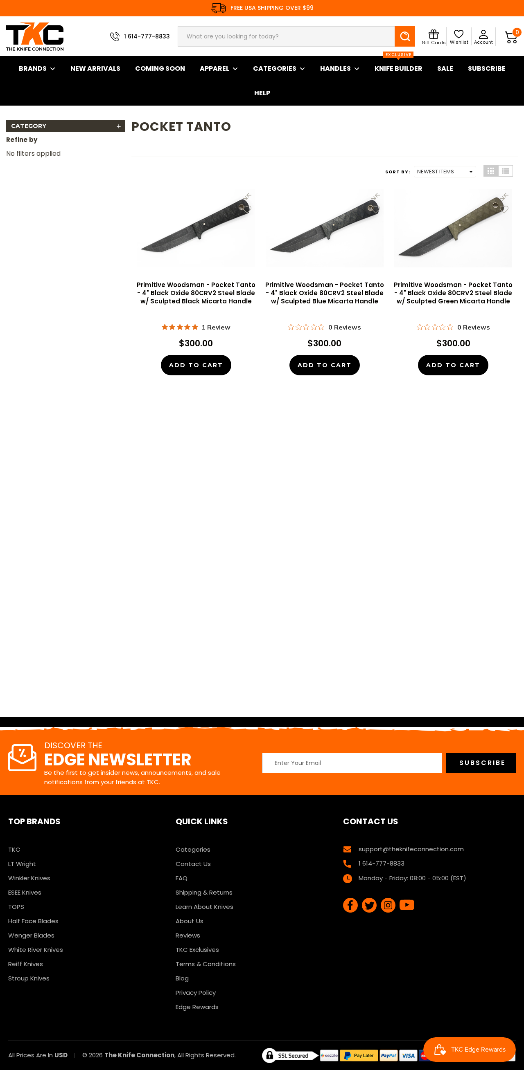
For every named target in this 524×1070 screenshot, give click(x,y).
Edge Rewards (197, 1007)
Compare (247, 197)
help (262, 93)
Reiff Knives (25, 964)
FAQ (181, 878)
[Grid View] (490, 171)
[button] (65, 126)
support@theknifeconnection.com (411, 849)
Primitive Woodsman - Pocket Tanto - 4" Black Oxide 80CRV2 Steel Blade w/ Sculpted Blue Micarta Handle (324, 293)
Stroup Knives (29, 978)
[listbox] (445, 171)
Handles (335, 68)
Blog (182, 978)
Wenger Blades (31, 935)
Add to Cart (196, 365)
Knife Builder (398, 64)
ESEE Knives (24, 892)
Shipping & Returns (204, 892)
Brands (33, 68)
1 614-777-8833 (147, 36)
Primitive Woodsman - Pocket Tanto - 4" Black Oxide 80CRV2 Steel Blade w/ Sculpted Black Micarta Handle (196, 293)
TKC (14, 849)
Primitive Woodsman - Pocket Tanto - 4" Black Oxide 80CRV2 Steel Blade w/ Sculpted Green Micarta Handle (453, 293)
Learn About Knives (204, 906)
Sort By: (397, 171)
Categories (274, 68)
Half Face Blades (33, 921)
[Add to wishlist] (247, 209)
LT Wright (22, 863)
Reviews (188, 935)
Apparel (214, 68)
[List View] (505, 171)
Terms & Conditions (206, 964)
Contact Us (193, 863)
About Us (189, 921)
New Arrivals (95, 68)
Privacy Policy (196, 992)
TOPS (16, 906)
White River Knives (35, 949)
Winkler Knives (29, 878)
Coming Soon (160, 68)
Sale (445, 68)
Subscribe (487, 68)
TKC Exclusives (197, 949)
